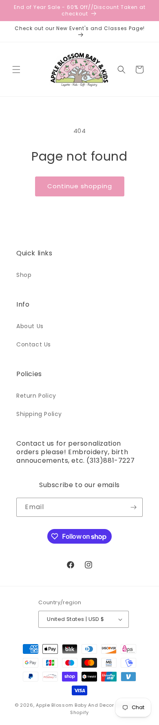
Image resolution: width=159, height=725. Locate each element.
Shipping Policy (39, 414)
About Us (30, 326)
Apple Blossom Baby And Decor (75, 705)
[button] (16, 69)
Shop (23, 275)
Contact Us (33, 344)
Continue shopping (79, 186)
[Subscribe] (133, 507)
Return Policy (36, 396)
